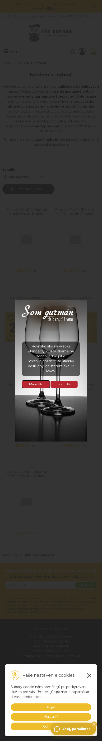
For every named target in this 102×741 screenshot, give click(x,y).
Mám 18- (64, 384)
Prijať (51, 707)
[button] (94, 724)
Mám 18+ (35, 384)
